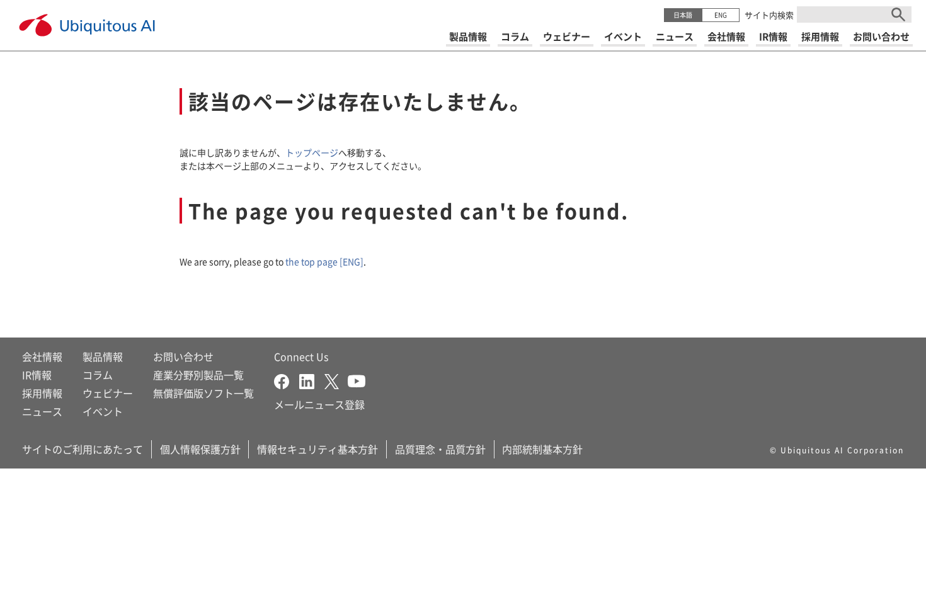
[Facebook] (286, 379)
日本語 (682, 15)
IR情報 (37, 374)
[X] (336, 379)
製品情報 (103, 356)
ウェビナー (108, 392)
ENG (720, 15)
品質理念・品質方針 (440, 449)
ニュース (42, 411)
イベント (103, 411)
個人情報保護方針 (200, 449)
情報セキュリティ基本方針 (317, 449)
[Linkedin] (311, 379)
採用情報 (42, 392)
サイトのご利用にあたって (82, 449)
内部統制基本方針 (542, 449)
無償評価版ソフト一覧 (203, 392)
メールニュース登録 (319, 404)
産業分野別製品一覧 (198, 374)
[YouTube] (356, 379)
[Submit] (898, 14)
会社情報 (42, 356)
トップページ (311, 152)
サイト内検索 (769, 15)
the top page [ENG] (324, 261)
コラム (98, 374)
